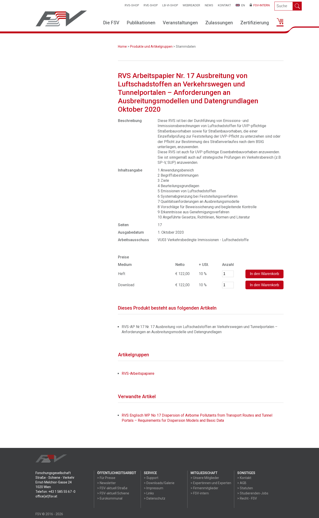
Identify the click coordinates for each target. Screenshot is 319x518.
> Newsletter (106, 483)
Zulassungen (219, 22)
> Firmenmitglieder (204, 488)
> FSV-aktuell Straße (112, 488)
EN (242, 5)
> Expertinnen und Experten (211, 483)
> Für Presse (106, 478)
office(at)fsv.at (46, 496)
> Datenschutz (154, 498)
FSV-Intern (261, 5)
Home (122, 46)
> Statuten (245, 488)
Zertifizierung (254, 22)
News (209, 5)
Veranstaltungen (180, 22)
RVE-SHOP (151, 5)
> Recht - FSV (247, 498)
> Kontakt (244, 478)
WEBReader (191, 5)
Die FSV (111, 22)
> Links (149, 493)
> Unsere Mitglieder (205, 478)
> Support (151, 478)
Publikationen (141, 22)
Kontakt (224, 5)
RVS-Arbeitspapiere (138, 373)
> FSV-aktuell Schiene (113, 493)
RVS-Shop (132, 5)
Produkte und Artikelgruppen (151, 46)
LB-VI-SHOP (170, 5)
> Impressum (153, 488)
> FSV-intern (200, 493)
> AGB (241, 483)
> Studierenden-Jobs (252, 493)
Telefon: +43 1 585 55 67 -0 (55, 491)
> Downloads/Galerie (159, 483)
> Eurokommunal (109, 498)
